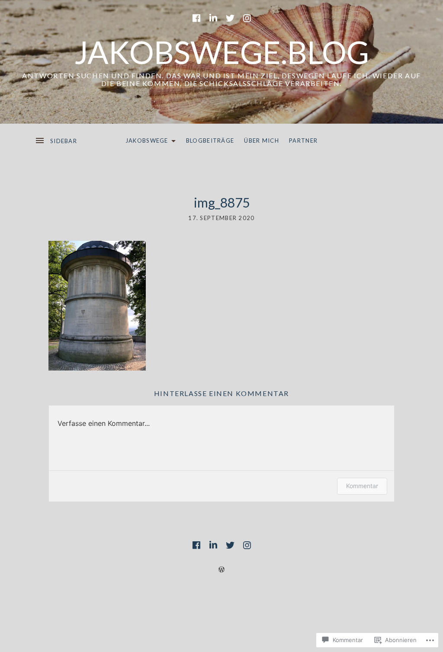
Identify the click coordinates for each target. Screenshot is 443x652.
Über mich (261, 140)
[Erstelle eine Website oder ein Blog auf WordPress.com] (221, 569)
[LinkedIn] (213, 18)
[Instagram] (247, 18)
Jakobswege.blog (221, 51)
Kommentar (362, 485)
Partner (303, 140)
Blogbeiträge (210, 140)
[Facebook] (196, 18)
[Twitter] (230, 18)
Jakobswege (144, 142)
